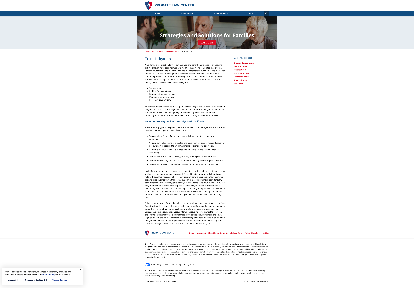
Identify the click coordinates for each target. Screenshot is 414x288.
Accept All (13, 280)
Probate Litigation (242, 77)
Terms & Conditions (228, 233)
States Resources (221, 13)
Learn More (207, 42)
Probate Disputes (241, 73)
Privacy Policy (244, 233)
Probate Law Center (169, 5)
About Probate (187, 13)
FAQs (251, 13)
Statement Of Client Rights (207, 233)
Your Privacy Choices (159, 264)
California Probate (172, 51)
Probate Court (240, 70)
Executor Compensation (244, 63)
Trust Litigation (240, 80)
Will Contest (239, 83)
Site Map (265, 233)
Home (157, 13)
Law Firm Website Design (255, 281)
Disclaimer (255, 233)
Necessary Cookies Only (36, 280)
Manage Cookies (190, 264)
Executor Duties (241, 66)
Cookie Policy (175, 264)
